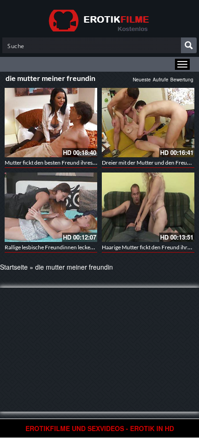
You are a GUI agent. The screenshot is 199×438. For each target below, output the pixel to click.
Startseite (14, 266)
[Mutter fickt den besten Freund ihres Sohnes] (51, 122)
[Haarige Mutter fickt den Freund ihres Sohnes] (148, 207)
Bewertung (181, 79)
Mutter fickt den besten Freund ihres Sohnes (58, 162)
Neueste (142, 79)
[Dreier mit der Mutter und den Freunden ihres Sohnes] (148, 122)
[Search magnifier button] (189, 45)
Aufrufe (160, 79)
